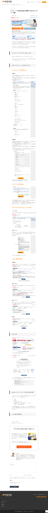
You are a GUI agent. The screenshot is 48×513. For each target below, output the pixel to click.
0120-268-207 (41, 497)
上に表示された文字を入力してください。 (15, 482)
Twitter (3, 502)
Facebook (3, 504)
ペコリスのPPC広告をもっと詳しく (24, 446)
